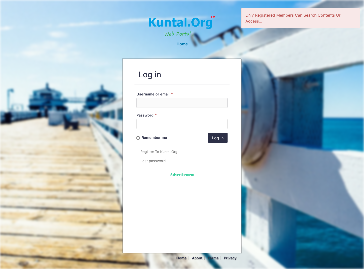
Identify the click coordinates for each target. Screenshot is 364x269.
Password (146, 115)
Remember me (154, 137)
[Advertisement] (182, 212)
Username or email (154, 94)
